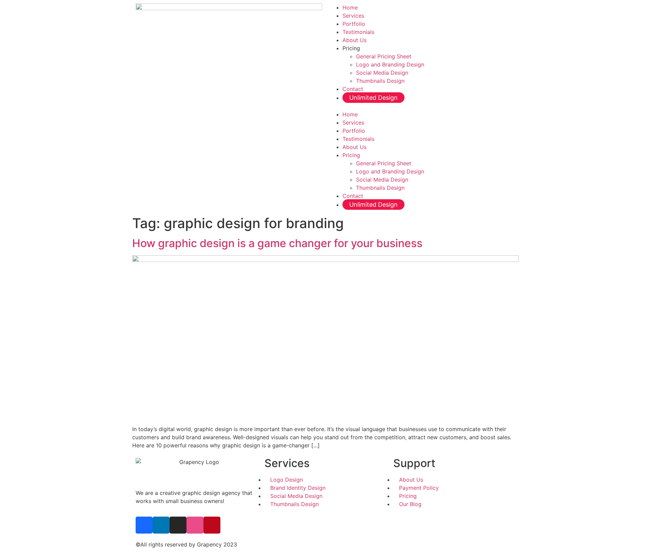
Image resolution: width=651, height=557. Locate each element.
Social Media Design (382, 72)
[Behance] (144, 525)
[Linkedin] (161, 525)
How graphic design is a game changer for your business (277, 243)
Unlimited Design (373, 97)
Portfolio (353, 23)
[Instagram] (178, 525)
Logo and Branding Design (390, 64)
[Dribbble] (194, 525)
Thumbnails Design (380, 80)
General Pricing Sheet (383, 56)
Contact (352, 89)
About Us (354, 40)
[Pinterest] (211, 525)
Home (350, 7)
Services (353, 15)
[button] (422, 106)
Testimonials (358, 32)
